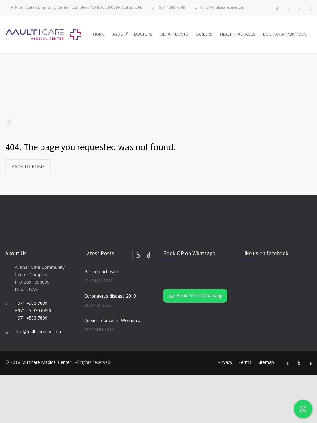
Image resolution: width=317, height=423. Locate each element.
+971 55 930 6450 (33, 310)
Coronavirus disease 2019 (110, 296)
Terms (244, 362)
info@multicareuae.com (223, 7)
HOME (99, 34)
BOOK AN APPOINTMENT (285, 34)
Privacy (225, 362)
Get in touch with (101, 271)
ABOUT (118, 34)
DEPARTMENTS (174, 34)
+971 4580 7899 (171, 7)
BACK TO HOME (28, 166)
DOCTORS (143, 34)
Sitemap (266, 362)
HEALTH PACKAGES (237, 34)
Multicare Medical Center (46, 362)
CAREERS (204, 34)
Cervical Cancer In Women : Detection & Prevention (113, 320)
